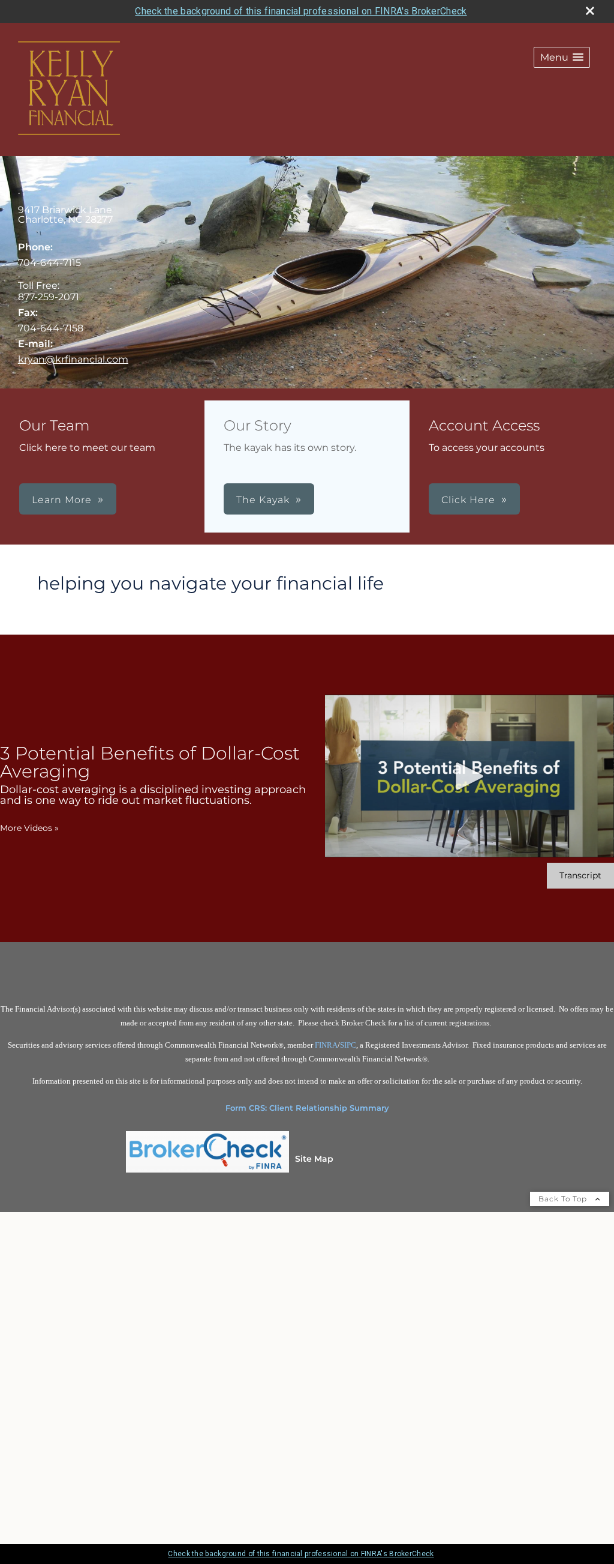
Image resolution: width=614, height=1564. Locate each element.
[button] (562, 57)
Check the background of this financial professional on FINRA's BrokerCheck (300, 11)
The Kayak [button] (263, 500)
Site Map (314, 1158)
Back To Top (563, 1198)
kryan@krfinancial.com (73, 359)
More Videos (29, 828)
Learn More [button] (62, 500)
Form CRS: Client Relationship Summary (307, 1108)
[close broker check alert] (590, 11)
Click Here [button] (468, 500)
